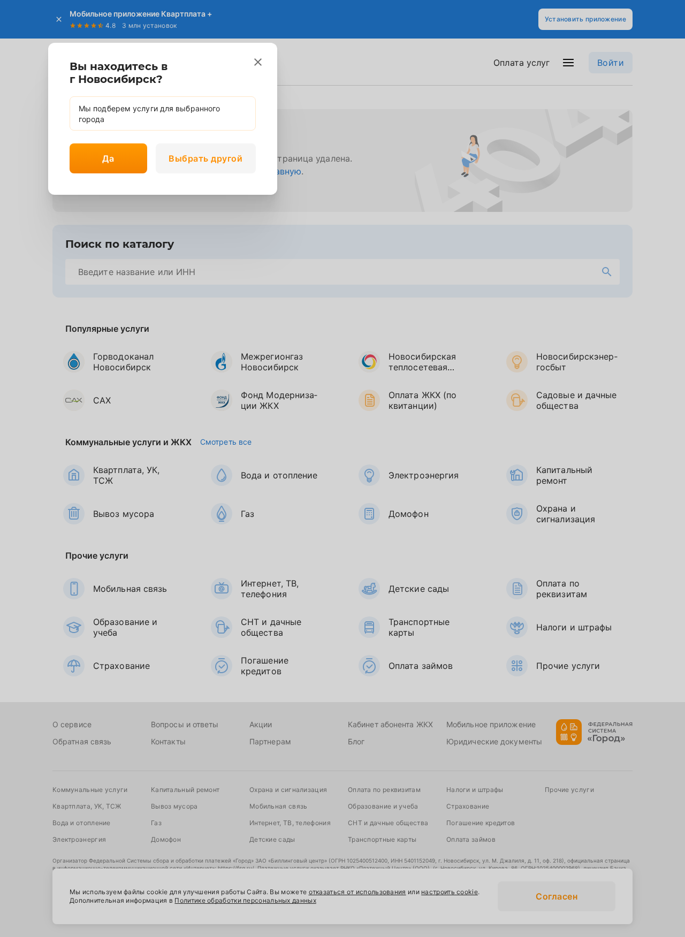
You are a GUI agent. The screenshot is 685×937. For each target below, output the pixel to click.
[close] (258, 62)
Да (108, 158)
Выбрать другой (205, 158)
